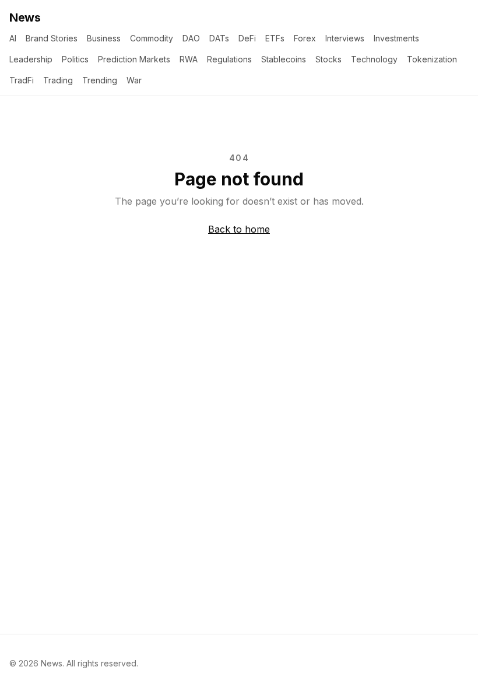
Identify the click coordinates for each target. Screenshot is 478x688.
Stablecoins (283, 59)
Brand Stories (52, 38)
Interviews (344, 38)
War (134, 80)
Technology (374, 59)
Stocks (328, 59)
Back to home (239, 229)
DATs (219, 38)
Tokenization (432, 59)
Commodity (151, 38)
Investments (396, 38)
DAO (191, 38)
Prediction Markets (134, 59)
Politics (75, 59)
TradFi (21, 80)
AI (12, 38)
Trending (99, 80)
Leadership (30, 59)
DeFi (247, 38)
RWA (189, 59)
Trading (58, 80)
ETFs (274, 38)
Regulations (229, 59)
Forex (305, 38)
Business (104, 38)
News (24, 17)
